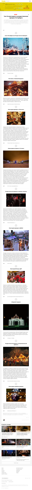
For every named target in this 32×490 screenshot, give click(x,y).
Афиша (16, 14)
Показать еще (16, 462)
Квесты (3, 469)
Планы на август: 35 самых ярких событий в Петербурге (22, 446)
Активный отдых (4, 472)
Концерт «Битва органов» (21, 457)
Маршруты (17, 471)
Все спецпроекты (5, 478)
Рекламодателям (4, 483)
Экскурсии (3, 471)
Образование (18, 470)
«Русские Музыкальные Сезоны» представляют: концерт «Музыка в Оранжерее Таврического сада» (7, 434)
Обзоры (17, 472)
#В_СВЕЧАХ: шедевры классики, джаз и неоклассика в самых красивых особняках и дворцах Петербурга (23, 434)
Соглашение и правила (4, 481)
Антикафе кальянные (19, 469)
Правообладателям (11, 481)
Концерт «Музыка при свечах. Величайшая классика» (7, 457)
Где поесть (3, 470)
